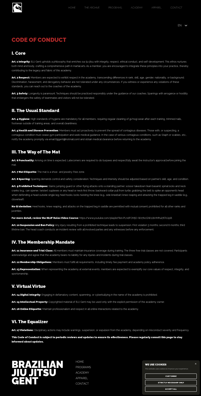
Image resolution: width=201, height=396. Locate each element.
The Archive (92, 7)
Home (72, 7)
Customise (171, 376)
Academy (137, 7)
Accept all (171, 389)
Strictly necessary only (171, 383)
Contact (176, 7)
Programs (115, 7)
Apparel (156, 7)
